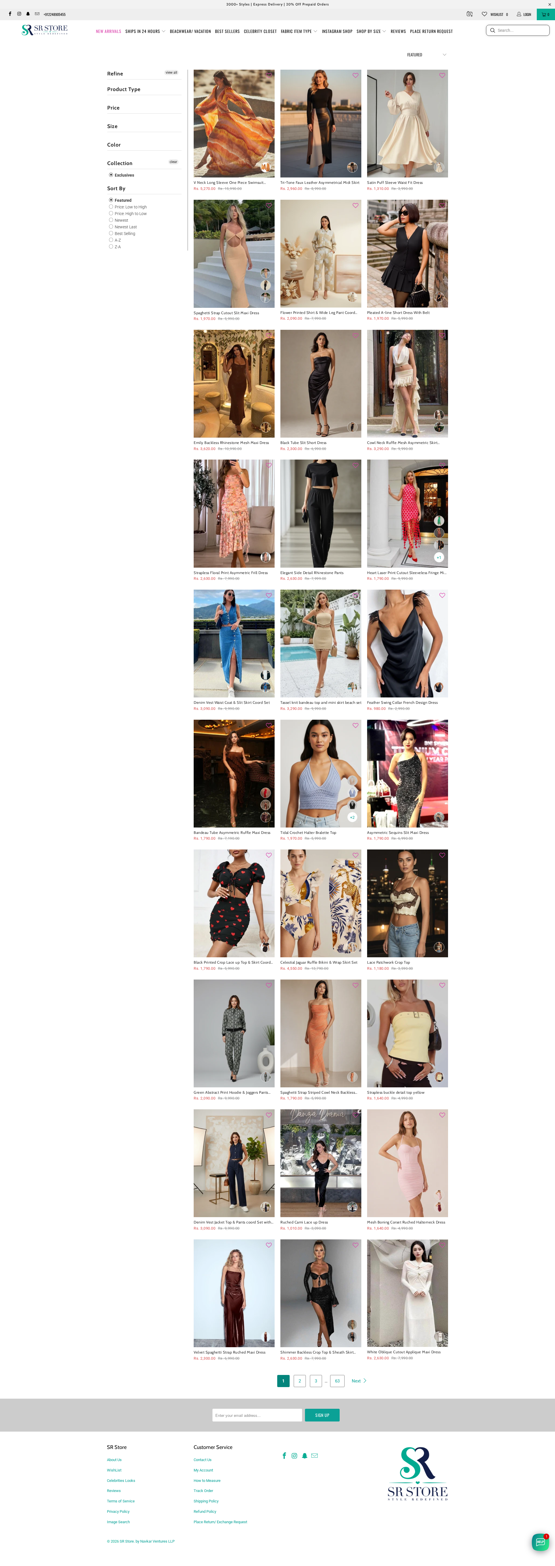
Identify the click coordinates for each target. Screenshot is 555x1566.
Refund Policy (205, 1511)
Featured (123, 200)
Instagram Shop (337, 31)
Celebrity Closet (260, 31)
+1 (439, 557)
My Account (203, 1470)
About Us (114, 1460)
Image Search (118, 1522)
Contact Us (203, 1460)
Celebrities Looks (121, 1480)
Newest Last (125, 227)
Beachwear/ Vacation (190, 31)
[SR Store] (44, 30)
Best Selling (124, 233)
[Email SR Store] (36, 14)
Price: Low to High (130, 207)
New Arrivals (108, 31)
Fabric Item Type (297, 31)
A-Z (117, 240)
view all (171, 73)
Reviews (398, 31)
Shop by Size (369, 31)
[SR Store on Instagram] (18, 14)
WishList (114, 1470)
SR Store (127, 1541)
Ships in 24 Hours (143, 31)
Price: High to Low (130, 213)
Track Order (203, 1491)
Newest (121, 220)
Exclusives (124, 175)
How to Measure (207, 1480)
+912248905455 (55, 14)
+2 (352, 817)
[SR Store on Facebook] (9, 14)
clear (173, 162)
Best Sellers (227, 31)
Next (357, 1381)
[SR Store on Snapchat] (27, 14)
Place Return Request (431, 31)
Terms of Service (121, 1501)
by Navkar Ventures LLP (155, 1541)
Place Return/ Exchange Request (220, 1522)
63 (337, 1381)
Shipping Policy (206, 1501)
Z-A (117, 247)
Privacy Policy (118, 1511)
